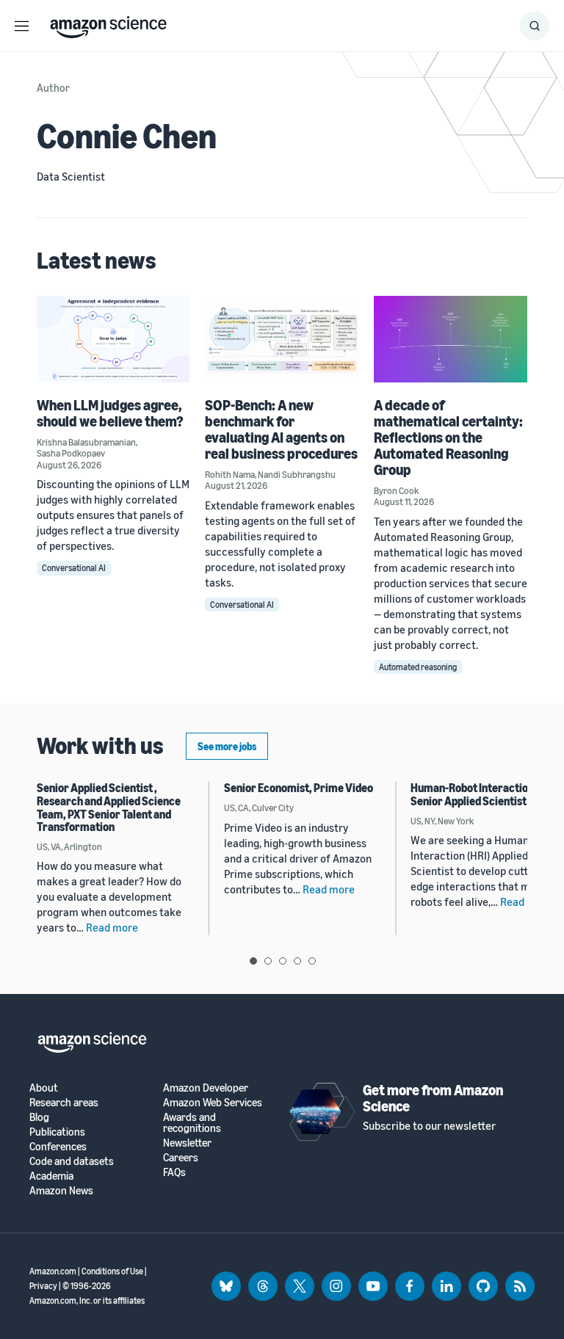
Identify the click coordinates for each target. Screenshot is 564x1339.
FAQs (174, 1171)
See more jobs (227, 746)
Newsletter (187, 1142)
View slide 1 (253, 961)
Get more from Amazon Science (433, 1097)
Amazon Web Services (212, 1102)
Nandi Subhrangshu (297, 474)
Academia (51, 1175)
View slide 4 (297, 961)
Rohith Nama (230, 474)
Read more (112, 927)
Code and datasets (71, 1160)
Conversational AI (74, 567)
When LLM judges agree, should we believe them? (110, 412)
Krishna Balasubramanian (86, 442)
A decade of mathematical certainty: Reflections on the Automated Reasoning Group (448, 437)
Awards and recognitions (192, 1122)
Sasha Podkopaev (71, 453)
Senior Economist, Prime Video (298, 787)
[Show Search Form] (534, 25)
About (43, 1087)
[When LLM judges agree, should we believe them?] (113, 339)
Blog (39, 1116)
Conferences (58, 1146)
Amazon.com (52, 1271)
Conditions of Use (112, 1271)
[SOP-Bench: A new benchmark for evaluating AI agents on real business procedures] (281, 339)
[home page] (108, 23)
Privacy (43, 1285)
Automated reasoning (418, 666)
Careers (180, 1157)
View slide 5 (312, 961)
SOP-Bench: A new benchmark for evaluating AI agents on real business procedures (281, 429)
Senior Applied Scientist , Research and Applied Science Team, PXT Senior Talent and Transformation (109, 807)
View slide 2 (268, 961)
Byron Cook (396, 490)
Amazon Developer (205, 1087)
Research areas (63, 1102)
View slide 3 (282, 961)
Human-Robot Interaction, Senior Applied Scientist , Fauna (486, 794)
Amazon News (61, 1190)
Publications (57, 1131)
